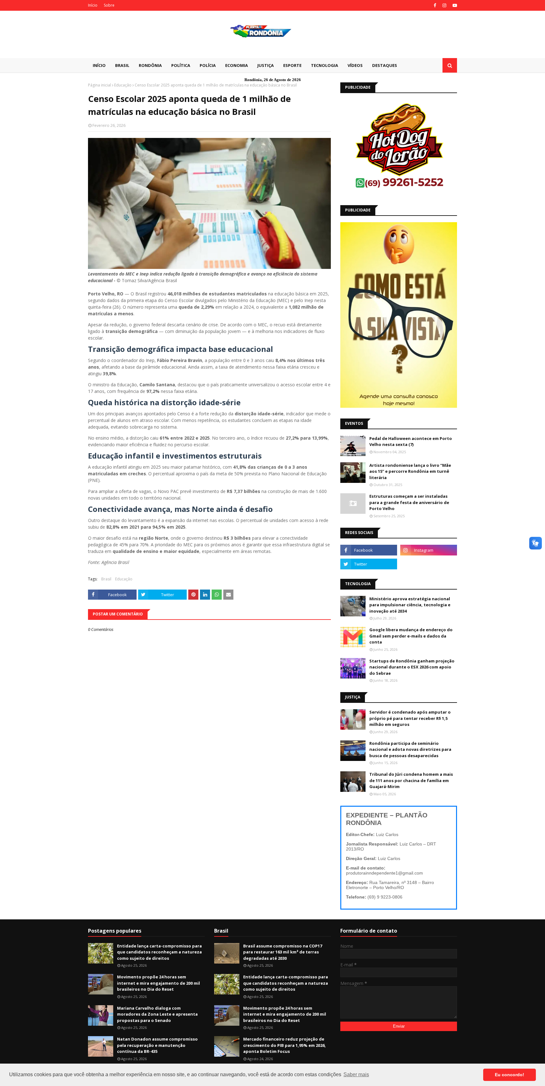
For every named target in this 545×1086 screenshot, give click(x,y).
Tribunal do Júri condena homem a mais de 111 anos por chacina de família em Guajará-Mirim (411, 780)
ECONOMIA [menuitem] (236, 65)
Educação (123, 85)
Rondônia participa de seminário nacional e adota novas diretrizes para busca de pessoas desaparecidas (410, 749)
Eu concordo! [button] (509, 1074)
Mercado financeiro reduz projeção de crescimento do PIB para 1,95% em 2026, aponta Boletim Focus (284, 1045)
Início (92, 5)
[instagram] (444, 5)
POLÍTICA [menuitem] (180, 65)
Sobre (109, 5)
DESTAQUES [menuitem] (384, 65)
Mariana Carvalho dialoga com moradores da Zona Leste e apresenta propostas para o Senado (157, 1014)
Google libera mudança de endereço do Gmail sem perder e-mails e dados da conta (411, 636)
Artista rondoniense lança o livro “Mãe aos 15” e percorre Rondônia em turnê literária (410, 471)
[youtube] (454, 5)
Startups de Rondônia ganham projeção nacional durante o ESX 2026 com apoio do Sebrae (411, 667)
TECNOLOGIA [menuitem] (324, 65)
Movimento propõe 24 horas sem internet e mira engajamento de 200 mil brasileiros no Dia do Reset (158, 983)
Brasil (106, 579)
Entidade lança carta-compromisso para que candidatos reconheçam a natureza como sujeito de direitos (159, 952)
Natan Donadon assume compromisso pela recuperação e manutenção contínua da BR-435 (157, 1045)
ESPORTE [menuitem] (292, 65)
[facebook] (435, 5)
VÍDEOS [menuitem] (355, 65)
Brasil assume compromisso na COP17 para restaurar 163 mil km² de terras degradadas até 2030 (282, 952)
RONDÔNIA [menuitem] (150, 65)
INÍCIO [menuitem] (99, 65)
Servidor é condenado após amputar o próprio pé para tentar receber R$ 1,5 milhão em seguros (410, 718)
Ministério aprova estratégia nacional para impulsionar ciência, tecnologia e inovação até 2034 (409, 605)
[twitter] (368, 564)
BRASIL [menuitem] (122, 65)
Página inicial (99, 85)
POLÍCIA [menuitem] (208, 65)
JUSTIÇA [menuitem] (265, 65)
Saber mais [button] (356, 1074)
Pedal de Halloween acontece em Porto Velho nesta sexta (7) (410, 442)
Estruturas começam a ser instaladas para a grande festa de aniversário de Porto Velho (409, 502)
